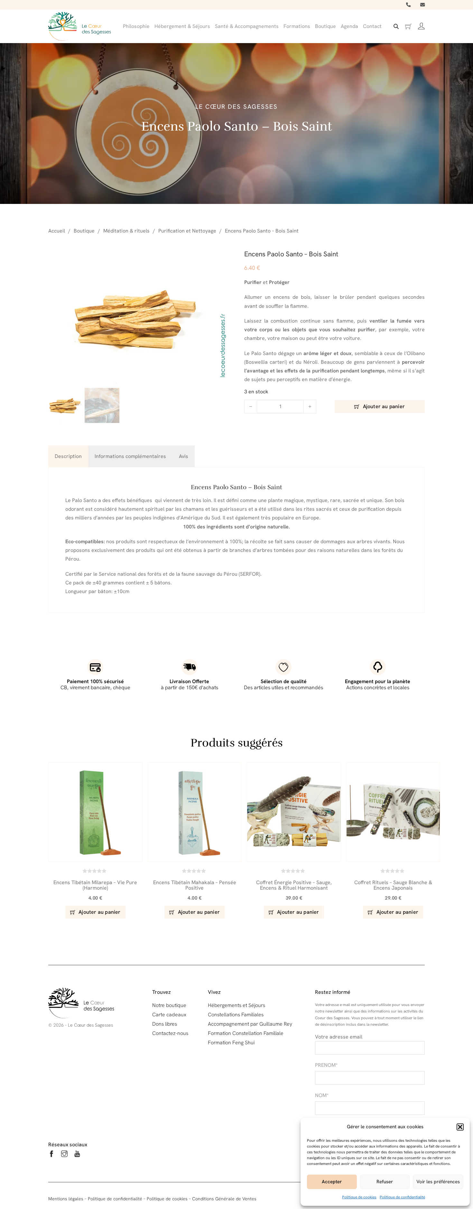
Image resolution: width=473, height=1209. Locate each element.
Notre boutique (169, 1005)
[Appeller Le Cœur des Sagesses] (408, 4)
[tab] (68, 456)
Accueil (56, 230)
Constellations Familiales (236, 1014)
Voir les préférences (438, 1181)
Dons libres (164, 1024)
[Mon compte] (421, 26)
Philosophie (136, 26)
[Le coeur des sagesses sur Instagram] (64, 1154)
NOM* (322, 1095)
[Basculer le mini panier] (408, 26)
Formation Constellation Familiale (245, 1033)
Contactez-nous (170, 1033)
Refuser (384, 1181)
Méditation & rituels (126, 230)
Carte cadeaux (169, 1014)
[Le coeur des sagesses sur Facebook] (51, 1154)
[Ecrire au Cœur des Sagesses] (422, 4)
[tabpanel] (236, 540)
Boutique (325, 26)
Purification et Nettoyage (187, 230)
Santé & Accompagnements (247, 26)
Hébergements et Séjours (236, 1005)
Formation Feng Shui (231, 1042)
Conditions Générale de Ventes (224, 1199)
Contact (372, 26)
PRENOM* (326, 1065)
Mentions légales (65, 1199)
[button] (460, 1127)
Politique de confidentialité (402, 1197)
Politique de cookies (359, 1197)
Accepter (332, 1181)
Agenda (349, 26)
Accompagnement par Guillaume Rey (250, 1024)
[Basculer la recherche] (396, 26)
